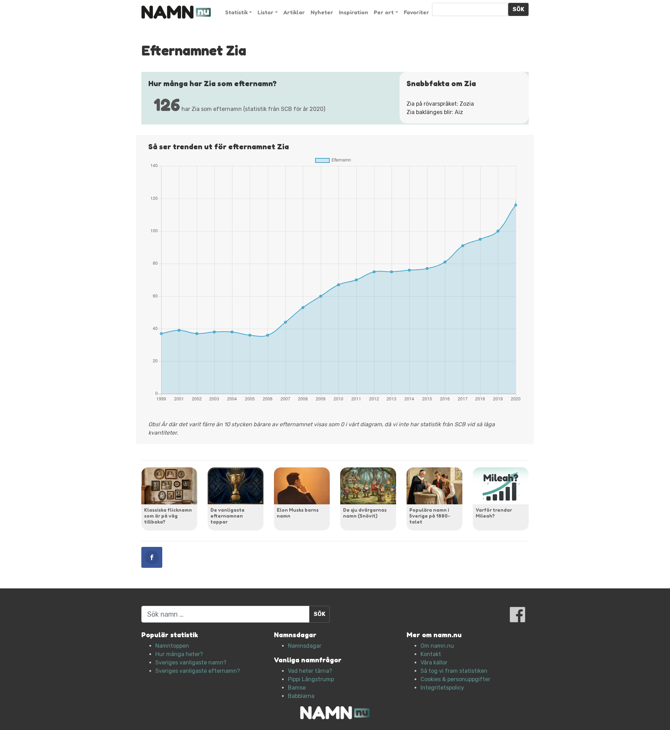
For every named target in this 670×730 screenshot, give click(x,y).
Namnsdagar (304, 645)
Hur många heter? (179, 654)
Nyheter (322, 12)
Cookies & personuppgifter (455, 679)
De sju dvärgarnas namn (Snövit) (365, 513)
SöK (518, 9)
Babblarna (301, 696)
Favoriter (416, 12)
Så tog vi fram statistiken (453, 671)
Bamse (297, 687)
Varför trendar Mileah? (494, 513)
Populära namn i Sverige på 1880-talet (429, 516)
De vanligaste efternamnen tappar (227, 516)
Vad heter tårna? (310, 671)
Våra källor (433, 662)
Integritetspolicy (442, 687)
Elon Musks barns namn (298, 513)
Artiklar (294, 12)
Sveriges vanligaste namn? (190, 662)
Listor (266, 12)
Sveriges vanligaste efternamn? (197, 671)
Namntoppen (172, 645)
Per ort (384, 12)
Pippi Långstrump (311, 679)
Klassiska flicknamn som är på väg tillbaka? (168, 516)
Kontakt (430, 654)
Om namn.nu (437, 645)
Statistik (236, 12)
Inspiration (353, 12)
